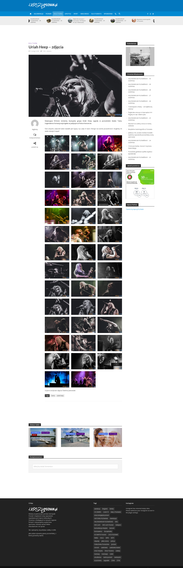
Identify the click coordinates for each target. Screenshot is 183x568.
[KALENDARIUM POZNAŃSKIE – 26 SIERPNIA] (31, 20)
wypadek (106, 560)
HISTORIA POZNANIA (101, 518)
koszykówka (108, 531)
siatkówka (104, 547)
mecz (102, 538)
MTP (112, 538)
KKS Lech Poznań (107, 525)
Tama (53, 396)
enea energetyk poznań (101, 515)
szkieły (118, 551)
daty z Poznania (116, 512)
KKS (116, 522)
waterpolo (117, 557)
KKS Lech (97, 525)
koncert (112, 528)
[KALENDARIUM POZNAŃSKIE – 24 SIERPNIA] (73, 20)
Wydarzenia (108, 14)
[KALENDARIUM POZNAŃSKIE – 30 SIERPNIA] (137, 20)
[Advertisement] (91, 31)
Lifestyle (68, 14)
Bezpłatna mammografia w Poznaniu (125, 20)
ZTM (118, 560)
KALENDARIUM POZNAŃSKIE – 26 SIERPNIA (39, 20)
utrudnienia (97, 557)
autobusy (97, 509)
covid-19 (106, 512)
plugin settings (133, 513)
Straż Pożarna (109, 551)
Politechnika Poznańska (101, 544)
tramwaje (105, 554)
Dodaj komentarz (34, 138)
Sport (76, 14)
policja (113, 541)
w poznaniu (97, 560)
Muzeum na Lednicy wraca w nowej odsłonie (75, 438)
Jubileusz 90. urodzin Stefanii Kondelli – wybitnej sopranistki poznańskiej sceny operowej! (141, 135)
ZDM (113, 560)
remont (96, 547)
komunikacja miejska (100, 528)
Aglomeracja (38, 14)
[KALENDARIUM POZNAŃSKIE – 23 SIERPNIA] (94, 20)
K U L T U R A (58, 14)
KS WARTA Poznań (100, 534)
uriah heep (60, 396)
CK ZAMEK (97, 512)
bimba (112, 509)
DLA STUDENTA (96, 14)
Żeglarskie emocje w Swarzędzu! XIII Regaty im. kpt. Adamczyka (61, 20)
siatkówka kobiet (115, 547)
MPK (107, 538)
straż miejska (98, 551)
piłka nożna (105, 541)
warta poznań (108, 557)
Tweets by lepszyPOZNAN (135, 209)
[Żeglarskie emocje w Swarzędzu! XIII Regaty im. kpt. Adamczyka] (52, 20)
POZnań (48, 14)
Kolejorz (118, 525)
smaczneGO (84, 14)
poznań (113, 544)
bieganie (105, 509)
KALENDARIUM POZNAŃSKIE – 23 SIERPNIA (103, 20)
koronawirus (98, 531)
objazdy (96, 541)
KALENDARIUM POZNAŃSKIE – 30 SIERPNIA (145, 20)
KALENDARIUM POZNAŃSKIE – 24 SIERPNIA (81, 20)
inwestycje (113, 518)
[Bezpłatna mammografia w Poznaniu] (116, 20)
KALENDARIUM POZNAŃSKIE (103, 522)
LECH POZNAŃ (113, 534)
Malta (96, 538)
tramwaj (97, 554)
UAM (111, 554)
